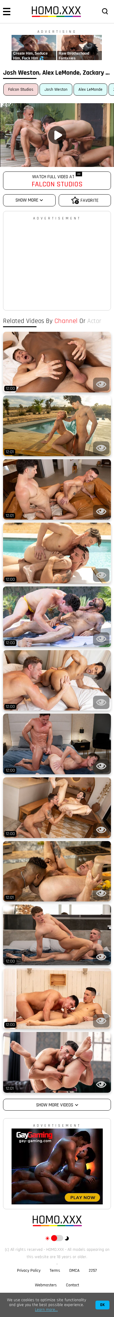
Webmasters (46, 1285)
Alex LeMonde (90, 89)
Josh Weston (55, 89)
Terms (55, 1270)
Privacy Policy (28, 1270)
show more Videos (54, 1105)
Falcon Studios (20, 89)
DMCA (74, 1270)
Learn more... (46, 1309)
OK (102, 1305)
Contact (72, 1285)
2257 (93, 1270)
